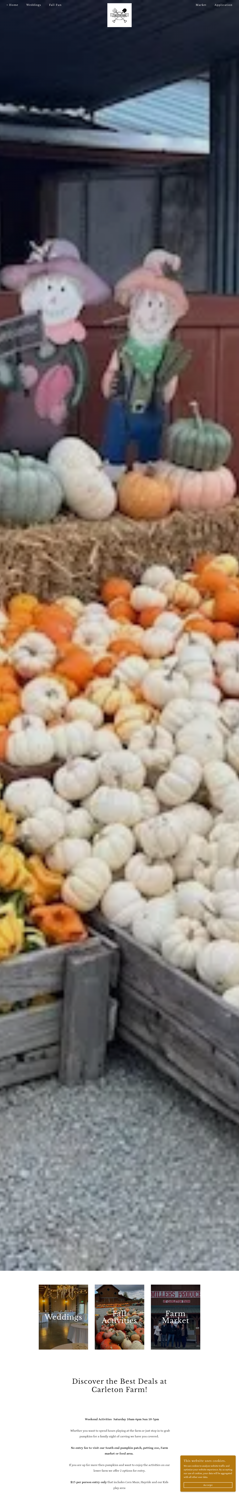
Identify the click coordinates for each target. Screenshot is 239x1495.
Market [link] (201, 4)
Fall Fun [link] (55, 4)
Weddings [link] (33, 4)
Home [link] (13, 4)
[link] (119, 4)
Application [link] (223, 4)
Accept (208, 1485)
